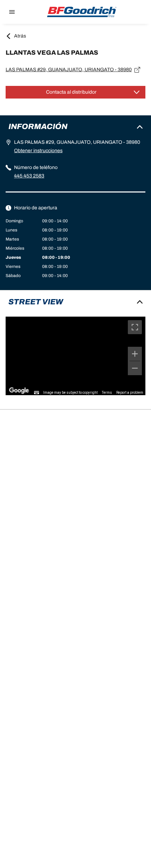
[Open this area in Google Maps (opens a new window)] (19, 390)
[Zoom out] (135, 368)
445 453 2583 (29, 175)
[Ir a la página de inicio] (82, 12)
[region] (75, 356)
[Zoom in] (135, 354)
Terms (107, 392)
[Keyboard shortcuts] (36, 392)
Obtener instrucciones (38, 150)
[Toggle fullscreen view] (135, 327)
